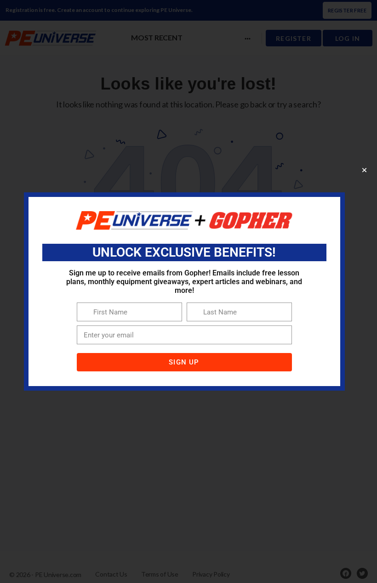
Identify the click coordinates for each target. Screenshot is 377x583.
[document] (188, 291)
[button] (364, 170)
